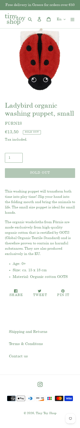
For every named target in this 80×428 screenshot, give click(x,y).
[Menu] (72, 19)
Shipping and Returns (28, 332)
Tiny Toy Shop (46, 413)
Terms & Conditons (26, 344)
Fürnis (13, 124)
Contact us (18, 356)
